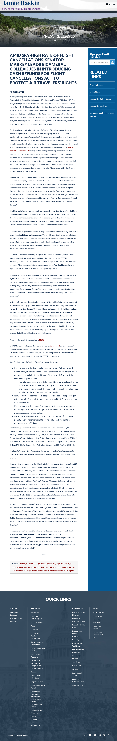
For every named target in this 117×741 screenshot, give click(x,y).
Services (35, 608)
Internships (35, 630)
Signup (112, 62)
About (13, 608)
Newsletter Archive (98, 106)
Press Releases (58, 36)
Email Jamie (35, 612)
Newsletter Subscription (100, 99)
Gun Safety (76, 662)
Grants (33, 672)
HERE (41, 340)
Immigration (76, 669)
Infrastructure (77, 685)
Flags (33, 626)
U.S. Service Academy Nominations (35, 635)
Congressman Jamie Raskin (23, 5)
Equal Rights (76, 640)
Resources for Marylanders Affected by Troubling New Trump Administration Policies (36, 699)
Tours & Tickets (37, 622)
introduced (55, 346)
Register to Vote (37, 682)
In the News (94, 92)
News (55, 40)
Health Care (76, 666)
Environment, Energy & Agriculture (77, 633)
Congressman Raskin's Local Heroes (101, 115)
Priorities (77, 608)
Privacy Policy (23, 735)
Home (48, 40)
